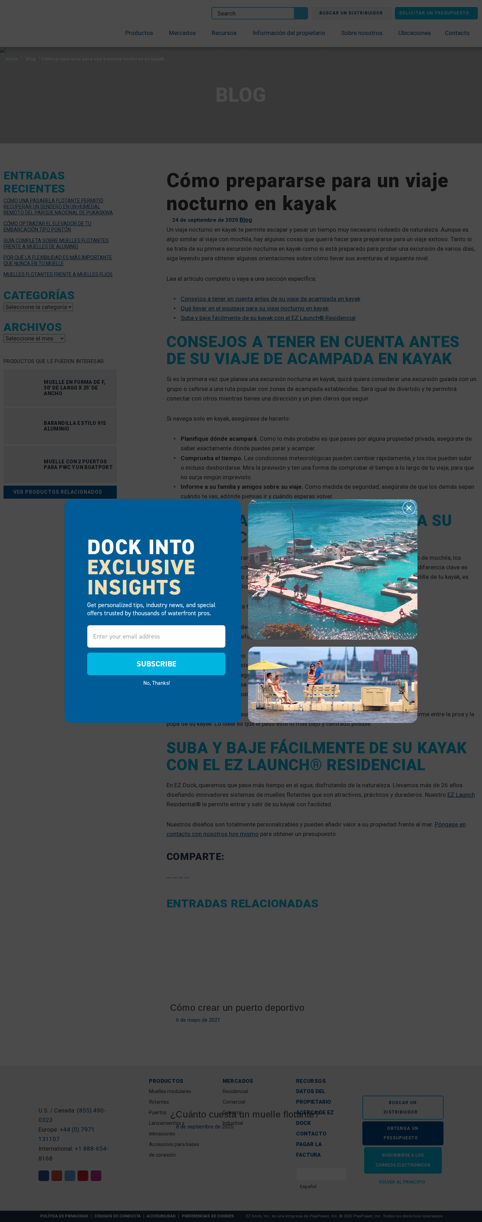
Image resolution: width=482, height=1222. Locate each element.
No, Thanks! (156, 682)
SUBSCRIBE (156, 664)
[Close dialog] (409, 508)
